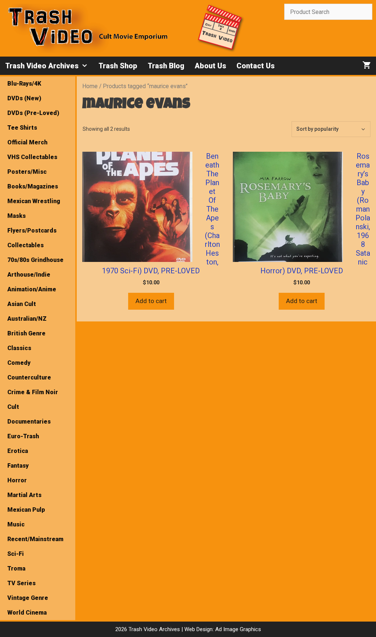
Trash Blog (166, 65)
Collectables (25, 245)
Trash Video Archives (42, 65)
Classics (19, 348)
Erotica (17, 450)
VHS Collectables (32, 157)
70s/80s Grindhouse (35, 259)
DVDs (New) (24, 98)
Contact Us (255, 65)
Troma (16, 568)
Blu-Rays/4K (24, 83)
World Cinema (27, 612)
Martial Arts (24, 495)
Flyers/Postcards (32, 230)
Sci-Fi (15, 553)
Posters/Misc (27, 171)
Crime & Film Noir (32, 392)
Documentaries (29, 421)
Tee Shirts (22, 127)
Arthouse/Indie (28, 274)
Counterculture (29, 377)
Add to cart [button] (151, 301)
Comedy (18, 362)
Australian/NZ (27, 318)
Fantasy (18, 465)
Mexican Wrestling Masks (33, 208)
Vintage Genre (27, 597)
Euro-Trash (23, 436)
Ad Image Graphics (237, 629)
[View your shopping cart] (366, 66)
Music (16, 524)
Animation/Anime (31, 289)
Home (90, 86)
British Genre (26, 333)
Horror (17, 480)
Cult (13, 406)
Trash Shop (117, 65)
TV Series (21, 583)
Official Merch (27, 142)
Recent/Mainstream (35, 539)
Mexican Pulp (26, 509)
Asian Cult (21, 303)
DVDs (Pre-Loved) (33, 112)
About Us (210, 65)
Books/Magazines (32, 186)
